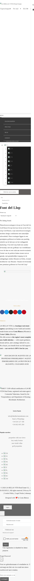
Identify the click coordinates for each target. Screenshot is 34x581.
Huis (2, 197)
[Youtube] (15, 312)
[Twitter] (6, 312)
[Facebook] (2, 312)
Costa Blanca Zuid (12, 141)
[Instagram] (11, 312)
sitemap (28, 493)
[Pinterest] (24, 312)
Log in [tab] (7, 507)
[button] (17, 113)
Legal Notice (19, 493)
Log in (5, 544)
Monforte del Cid (5, 200)
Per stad (15, 9)
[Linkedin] (19, 312)
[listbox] (8, 216)
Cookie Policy (9, 493)
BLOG (25, 9)
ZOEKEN (7, 138)
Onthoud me (9, 530)
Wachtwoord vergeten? (8, 532)
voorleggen (4, 579)
